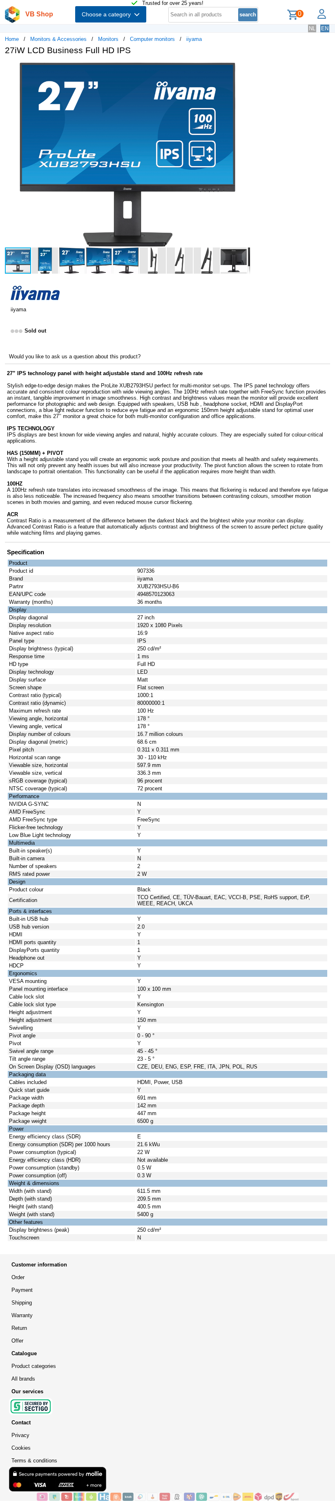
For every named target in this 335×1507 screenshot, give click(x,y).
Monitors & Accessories (58, 39)
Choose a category (108, 14)
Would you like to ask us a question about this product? (75, 356)
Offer (17, 1341)
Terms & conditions (34, 1461)
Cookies (21, 1448)
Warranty (22, 1315)
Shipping (21, 1303)
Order (18, 1277)
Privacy (20, 1435)
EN (324, 28)
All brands (23, 1379)
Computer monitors (152, 39)
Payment (22, 1290)
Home (12, 39)
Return (19, 1328)
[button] (242, 69)
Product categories (33, 1366)
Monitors (108, 39)
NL (312, 28)
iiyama (194, 39)
